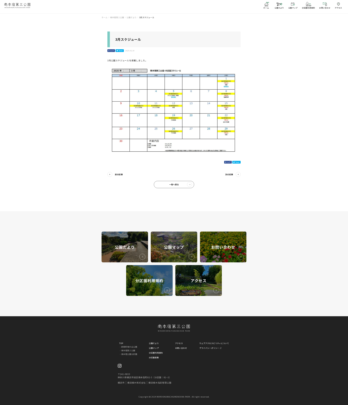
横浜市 (121, 382)
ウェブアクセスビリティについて (214, 343)
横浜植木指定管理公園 (159, 382)
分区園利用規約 (156, 352)
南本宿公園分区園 (129, 354)
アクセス (179, 343)
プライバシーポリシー (209, 348)
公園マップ (154, 348)
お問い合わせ (181, 348)
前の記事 (119, 174)
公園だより (132, 17)
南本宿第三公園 (117, 17)
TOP (121, 343)
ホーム (105, 17)
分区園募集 (154, 357)
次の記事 (229, 174)
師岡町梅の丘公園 (129, 346)
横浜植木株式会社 (136, 382)
